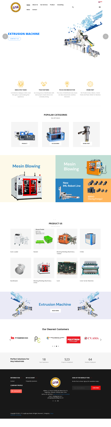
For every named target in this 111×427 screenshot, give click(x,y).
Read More (55, 310)
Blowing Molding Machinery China (42, 281)
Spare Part (86, 143)
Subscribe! (96, 388)
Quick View (28, 252)
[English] (99, 2)
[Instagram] (53, 401)
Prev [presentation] (8, 255)
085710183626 (66, 394)
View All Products (55, 118)
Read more (15, 252)
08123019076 (57, 394)
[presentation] (10, 339)
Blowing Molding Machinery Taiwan (65, 252)
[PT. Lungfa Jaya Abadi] (15, 7)
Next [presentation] (103, 255)
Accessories (55, 143)
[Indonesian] (101, 2)
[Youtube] (58, 401)
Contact (12, 381)
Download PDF (17, 391)
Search (72, 7)
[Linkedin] (55, 401)
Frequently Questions (31, 381)
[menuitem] (28, 4)
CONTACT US (14, 39)
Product (24, 143)
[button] (53, 346)
